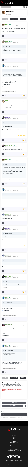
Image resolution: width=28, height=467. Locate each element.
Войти (14, 447)
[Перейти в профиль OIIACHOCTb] (3, 146)
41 (12, 276)
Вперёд (22, 19)
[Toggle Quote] (3, 46)
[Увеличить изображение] (5, 310)
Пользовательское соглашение (14, 450)
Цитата (6, 35)
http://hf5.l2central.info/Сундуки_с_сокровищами (11, 363)
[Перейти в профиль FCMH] (3, 41)
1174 (11, 41)
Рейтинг (14, 441)
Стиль (11, 460)
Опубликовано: (11, 25)
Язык (7, 460)
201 (12, 117)
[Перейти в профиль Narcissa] (3, 117)
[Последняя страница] (25, 19)
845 (14, 145)
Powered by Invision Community (14, 464)
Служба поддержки (14, 442)
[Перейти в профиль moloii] (3, 12)
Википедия (14, 439)
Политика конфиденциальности (14, 452)
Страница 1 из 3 (14, 19)
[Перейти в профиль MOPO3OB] (3, 276)
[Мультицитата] (3, 36)
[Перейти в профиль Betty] (3, 65)
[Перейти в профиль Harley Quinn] (3, 325)
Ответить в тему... (8, 395)
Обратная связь (18, 460)
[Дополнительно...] (23, 25)
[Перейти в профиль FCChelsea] (3, 214)
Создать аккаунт (14, 449)
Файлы (14, 437)
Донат (14, 438)
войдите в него (5, 386)
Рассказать (14, 402)
